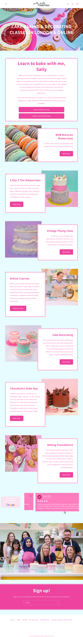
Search (13, 620)
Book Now (66, 154)
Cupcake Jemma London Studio (61, 620)
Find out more (18, 308)
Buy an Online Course (41, 110)
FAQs (18, 620)
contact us (22, 100)
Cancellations (44, 620)
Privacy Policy (33, 620)
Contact (24, 620)
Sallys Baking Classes (38, 636)
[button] (6, 4)
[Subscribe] (57, 602)
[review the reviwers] (73, 496)
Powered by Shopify (49, 636)
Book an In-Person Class (41, 116)
